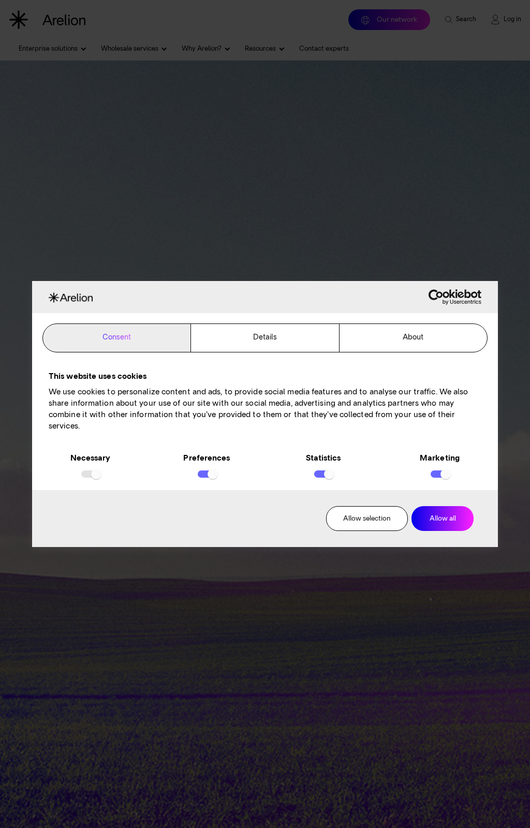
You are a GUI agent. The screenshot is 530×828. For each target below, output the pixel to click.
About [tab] (413, 338)
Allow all (443, 519)
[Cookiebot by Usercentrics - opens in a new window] (436, 297)
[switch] (207, 474)
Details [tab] (265, 338)
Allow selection (367, 519)
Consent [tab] (116, 338)
